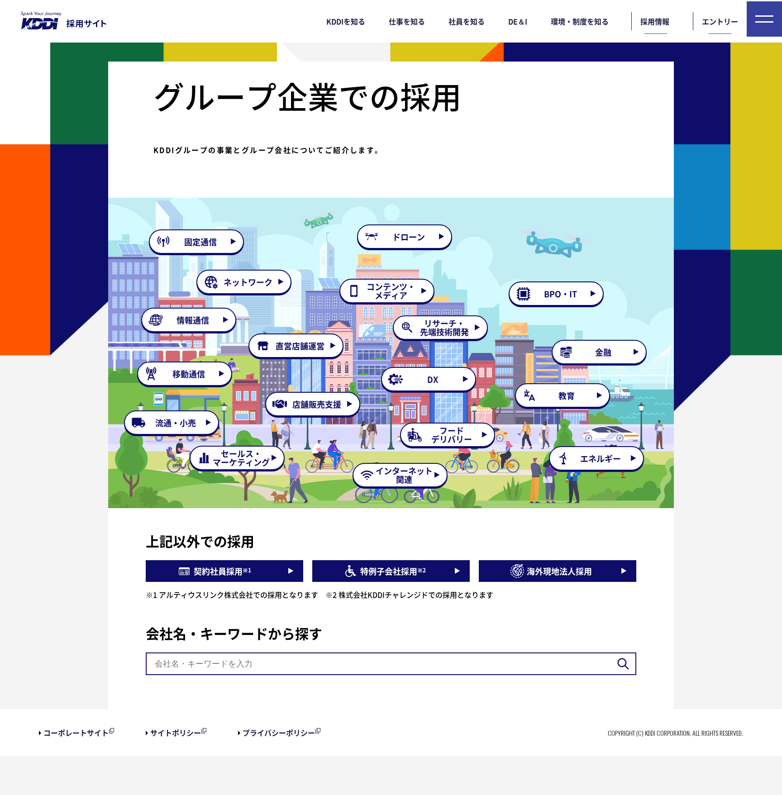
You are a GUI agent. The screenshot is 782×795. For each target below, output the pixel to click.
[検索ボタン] (623, 664)
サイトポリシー (175, 732)
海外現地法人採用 (559, 571)
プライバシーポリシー (279, 732)
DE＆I (517, 21)
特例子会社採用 (393, 571)
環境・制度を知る (580, 21)
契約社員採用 (222, 571)
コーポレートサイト (76, 732)
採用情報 (654, 21)
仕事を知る (407, 21)
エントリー (720, 21)
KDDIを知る (345, 21)
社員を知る (466, 21)
